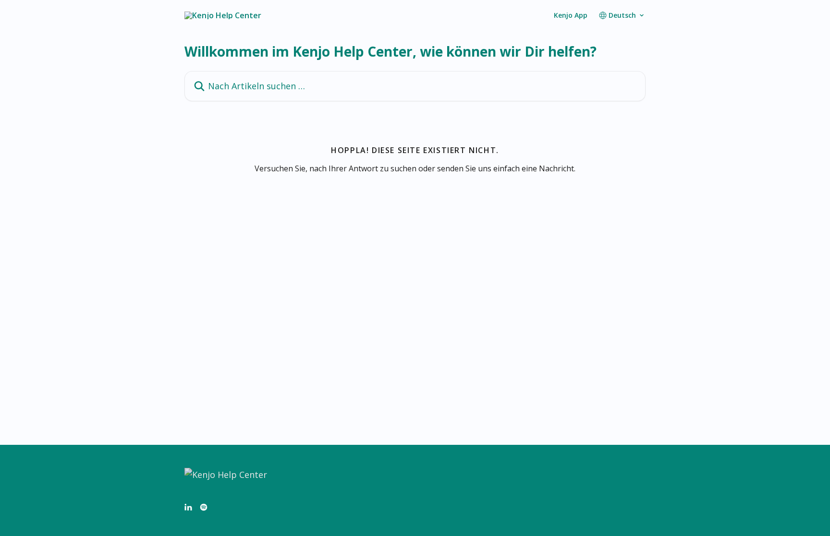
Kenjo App (570, 15)
